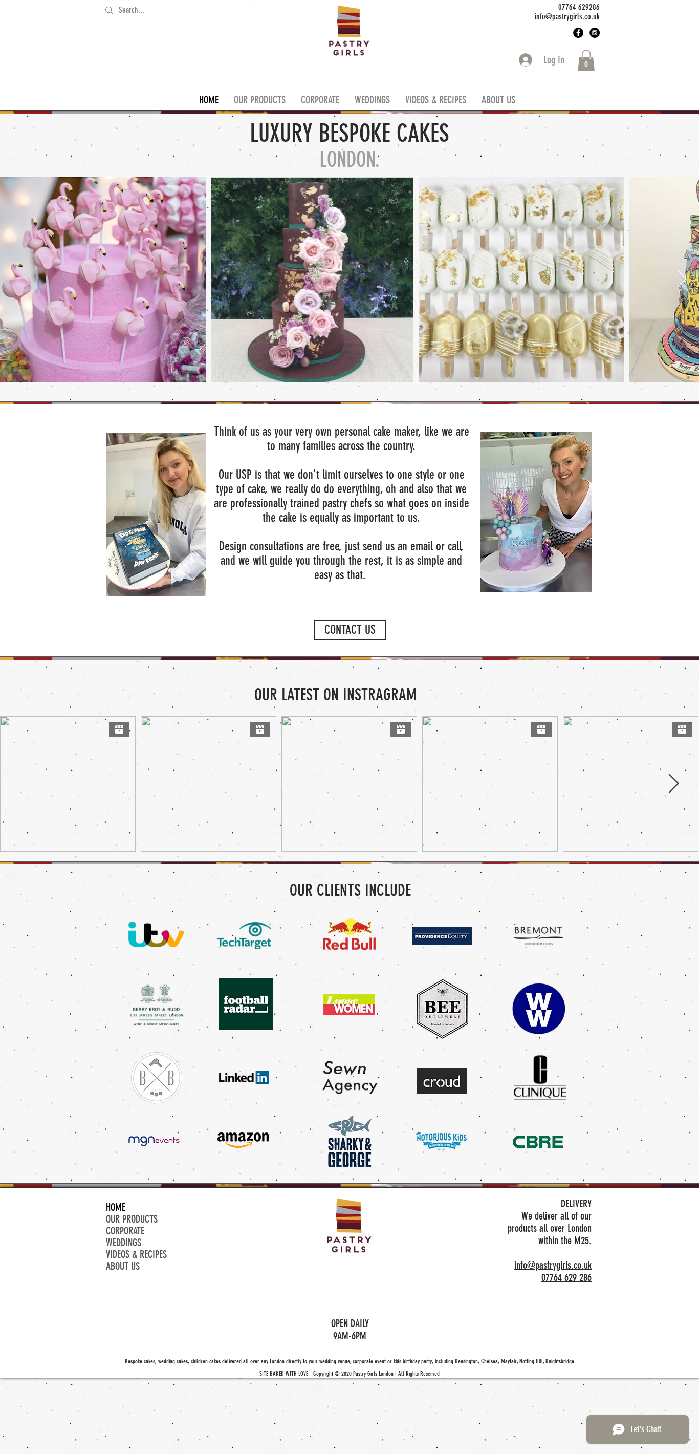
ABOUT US (123, 1266)
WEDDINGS (123, 1243)
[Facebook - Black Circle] (578, 33)
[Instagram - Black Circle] (594, 33)
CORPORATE (125, 1231)
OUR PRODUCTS (132, 1219)
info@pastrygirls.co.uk (553, 1265)
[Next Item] (681, 279)
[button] (586, 60)
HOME (115, 1207)
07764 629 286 (566, 1277)
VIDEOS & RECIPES (136, 1254)
